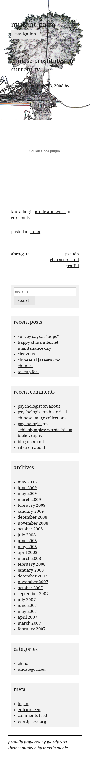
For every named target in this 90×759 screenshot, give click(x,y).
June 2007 (27, 605)
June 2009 (27, 487)
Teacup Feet (28, 371)
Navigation (25, 34)
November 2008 (33, 523)
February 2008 (32, 564)
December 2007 (32, 576)
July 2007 (27, 599)
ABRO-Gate (20, 254)
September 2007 (33, 593)
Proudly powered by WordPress (37, 742)
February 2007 (32, 628)
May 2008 (27, 546)
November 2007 (33, 581)
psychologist (30, 406)
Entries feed (29, 709)
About (54, 406)
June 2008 (27, 540)
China (35, 231)
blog (22, 441)
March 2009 (29, 499)
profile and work (49, 211)
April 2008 (27, 552)
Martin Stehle (55, 748)
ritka (22, 447)
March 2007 (29, 623)
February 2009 (32, 505)
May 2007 (27, 611)
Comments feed (32, 715)
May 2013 (27, 482)
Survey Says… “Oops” (38, 336)
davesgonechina (26, 91)
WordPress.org (32, 721)
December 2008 (32, 517)
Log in (23, 703)
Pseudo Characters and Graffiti (64, 260)
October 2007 (30, 587)
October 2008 (30, 528)
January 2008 (31, 570)
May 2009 (27, 493)
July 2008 (27, 534)
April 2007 (27, 617)
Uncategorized (31, 669)
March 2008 (29, 558)
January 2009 (31, 511)
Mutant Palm (33, 24)
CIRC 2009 (26, 354)
